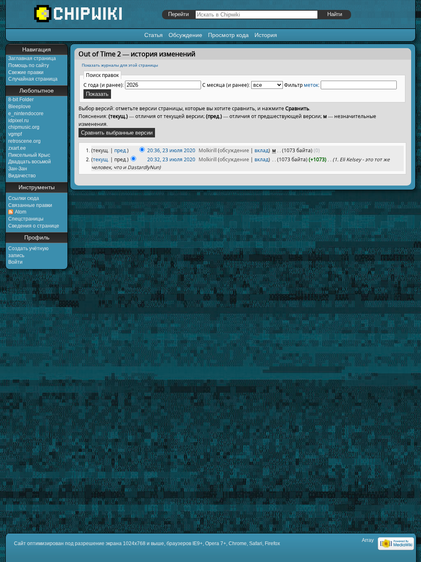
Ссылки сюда (23, 198)
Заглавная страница (32, 58)
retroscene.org (24, 141)
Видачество (22, 176)
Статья (153, 35)
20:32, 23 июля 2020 (171, 159)
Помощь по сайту (28, 65)
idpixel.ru (18, 120)
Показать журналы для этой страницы (120, 65)
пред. (120, 150)
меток (311, 84)
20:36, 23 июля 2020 (171, 150)
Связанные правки (30, 205)
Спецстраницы (26, 219)
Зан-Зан (17, 169)
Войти (15, 262)
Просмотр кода (228, 35)
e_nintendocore (26, 113)
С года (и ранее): (103, 84)
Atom (20, 212)
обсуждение (234, 150)
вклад (261, 150)
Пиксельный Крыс (29, 155)
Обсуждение (185, 35)
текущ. (101, 159)
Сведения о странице (33, 226)
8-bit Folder (21, 99)
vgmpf (15, 134)
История (265, 35)
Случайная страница (33, 79)
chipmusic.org (23, 127)
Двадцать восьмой (29, 162)
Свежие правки (26, 72)
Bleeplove (19, 106)
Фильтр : (301, 84)
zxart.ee (17, 148)
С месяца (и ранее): (226, 84)
